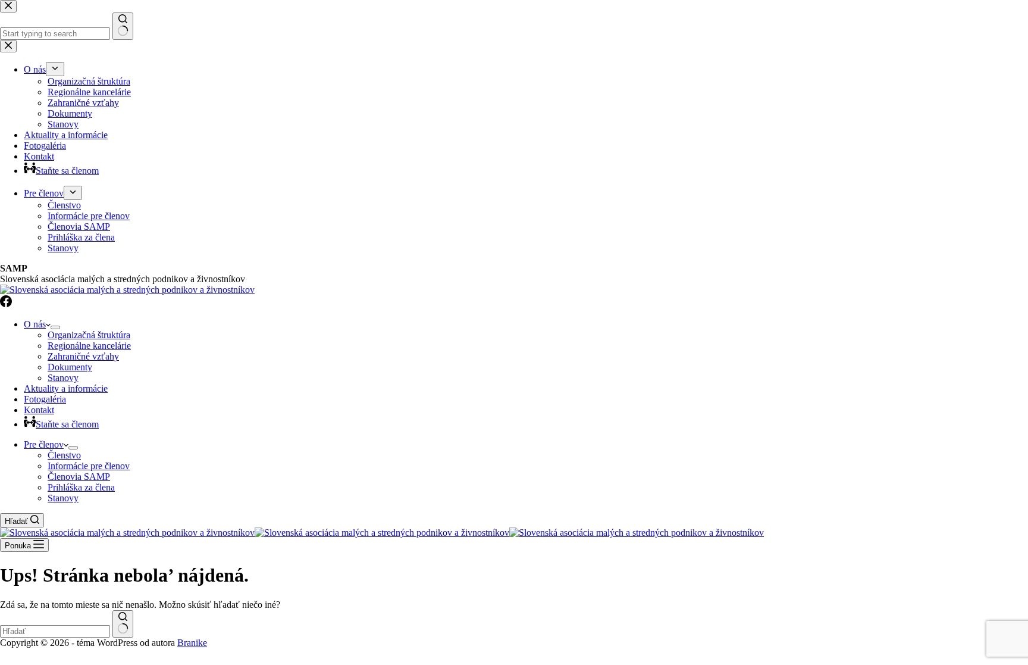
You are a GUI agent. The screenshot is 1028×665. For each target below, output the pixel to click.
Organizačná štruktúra (89, 335)
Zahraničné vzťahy (83, 356)
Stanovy (63, 378)
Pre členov (44, 444)
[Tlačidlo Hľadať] (122, 624)
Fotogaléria (45, 399)
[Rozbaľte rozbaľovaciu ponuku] (55, 327)
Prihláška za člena (81, 487)
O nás (35, 324)
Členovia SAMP (79, 477)
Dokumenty (70, 367)
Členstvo (64, 455)
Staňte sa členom (67, 424)
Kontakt (39, 410)
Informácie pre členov (89, 466)
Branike (192, 643)
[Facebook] (6, 304)
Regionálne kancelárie (89, 346)
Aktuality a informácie (66, 388)
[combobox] (55, 631)
